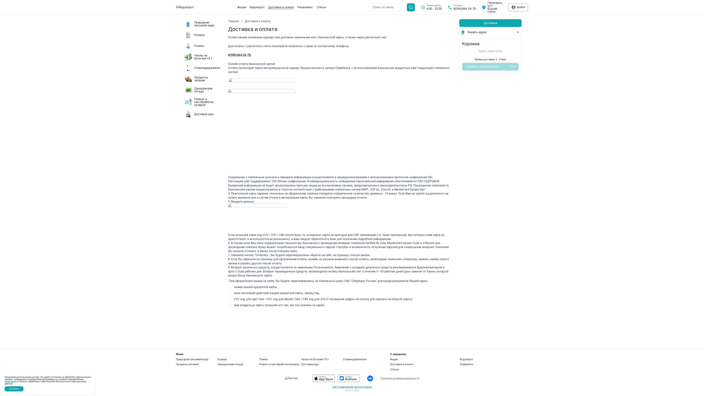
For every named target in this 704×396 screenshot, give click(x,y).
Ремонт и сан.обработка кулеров (279, 364)
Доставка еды (310, 364)
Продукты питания (187, 364)
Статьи (321, 7)
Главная (233, 21)
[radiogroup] (490, 23)
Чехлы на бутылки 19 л (315, 359)
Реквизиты (305, 7)
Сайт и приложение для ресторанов (352, 387)
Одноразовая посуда (230, 364)
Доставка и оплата (281, 7)
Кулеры (222, 359)
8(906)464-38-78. (239, 55)
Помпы (263, 359)
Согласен (14, 389)
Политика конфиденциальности (399, 378)
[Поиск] (411, 7)
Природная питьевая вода (192, 359)
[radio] (490, 23)
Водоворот (257, 7)
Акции (241, 7)
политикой (10, 381)
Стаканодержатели (354, 359)
